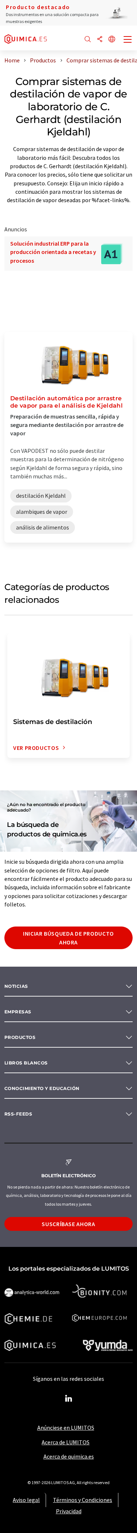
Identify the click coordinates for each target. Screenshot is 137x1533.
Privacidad (68, 1511)
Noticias (16, 986)
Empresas (17, 1011)
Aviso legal (26, 1499)
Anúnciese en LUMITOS (65, 1427)
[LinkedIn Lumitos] (69, 1398)
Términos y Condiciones (82, 1499)
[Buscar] (88, 39)
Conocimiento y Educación (42, 1088)
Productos (19, 1037)
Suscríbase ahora (68, 1224)
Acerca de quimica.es (68, 1456)
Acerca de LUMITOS (66, 1442)
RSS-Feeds (18, 1114)
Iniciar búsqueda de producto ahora (68, 938)
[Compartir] (100, 39)
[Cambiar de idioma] (112, 39)
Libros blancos (26, 1063)
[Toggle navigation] (128, 40)
